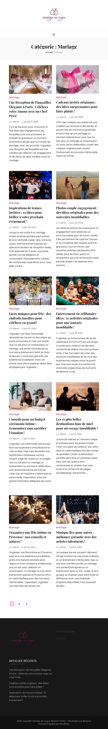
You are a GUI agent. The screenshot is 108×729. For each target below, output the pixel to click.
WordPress (64, 724)
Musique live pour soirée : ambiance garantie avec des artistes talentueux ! (76, 536)
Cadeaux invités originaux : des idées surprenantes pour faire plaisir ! (77, 106)
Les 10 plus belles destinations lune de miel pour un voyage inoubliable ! (77, 423)
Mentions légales (65, 631)
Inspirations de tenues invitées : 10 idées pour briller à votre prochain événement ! (28, 696)
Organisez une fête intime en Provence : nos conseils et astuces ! (30, 536)
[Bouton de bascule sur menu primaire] (54, 35)
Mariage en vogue (41, 721)
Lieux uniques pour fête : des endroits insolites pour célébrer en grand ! (30, 318)
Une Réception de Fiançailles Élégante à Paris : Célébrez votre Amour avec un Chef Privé (30, 673)
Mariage (14, 97)
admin (16, 121)
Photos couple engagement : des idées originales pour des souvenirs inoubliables (77, 212)
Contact (60, 638)
